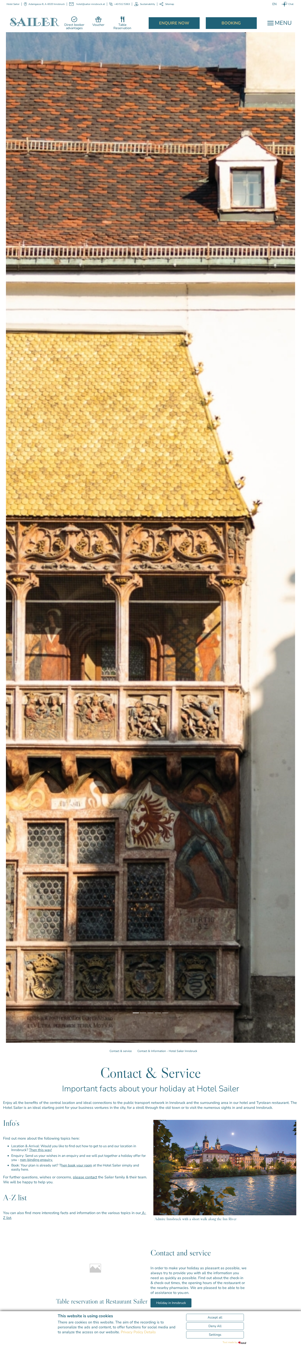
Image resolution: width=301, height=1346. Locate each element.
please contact (85, 1177)
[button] (18, 446)
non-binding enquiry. (36, 1159)
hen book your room (76, 1165)
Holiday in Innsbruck (171, 1303)
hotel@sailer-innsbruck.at (90, 4)
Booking (231, 23)
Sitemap (169, 4)
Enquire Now (174, 23)
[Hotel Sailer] (34, 21)
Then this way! (40, 1150)
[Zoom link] (224, 1166)
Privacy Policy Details (138, 1332)
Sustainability (147, 4)
